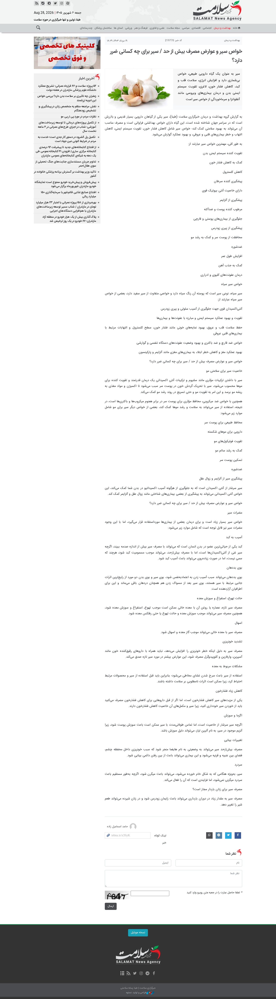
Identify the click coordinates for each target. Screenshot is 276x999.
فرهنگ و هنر (140, 28)
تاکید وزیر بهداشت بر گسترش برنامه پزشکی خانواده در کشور (65, 174)
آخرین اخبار (86, 79)
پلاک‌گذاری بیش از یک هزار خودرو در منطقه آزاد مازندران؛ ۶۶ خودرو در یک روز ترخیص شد (69, 219)
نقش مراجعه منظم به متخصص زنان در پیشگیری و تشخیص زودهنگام (67, 108)
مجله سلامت (173, 28)
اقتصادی (196, 28)
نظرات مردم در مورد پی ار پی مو (78, 116)
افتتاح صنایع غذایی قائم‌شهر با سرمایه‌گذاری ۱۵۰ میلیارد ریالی (68, 194)
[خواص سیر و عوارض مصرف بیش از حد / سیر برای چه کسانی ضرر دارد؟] (139, 89)
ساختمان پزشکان (103, 28)
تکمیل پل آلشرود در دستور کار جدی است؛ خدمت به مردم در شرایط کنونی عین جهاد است (67, 139)
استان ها (118, 28)
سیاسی (186, 28)
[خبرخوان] (36, 3)
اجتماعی (207, 28)
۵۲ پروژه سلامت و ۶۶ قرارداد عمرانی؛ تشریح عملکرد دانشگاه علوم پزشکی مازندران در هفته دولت (67, 88)
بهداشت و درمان (222, 28)
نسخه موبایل (138, 932)
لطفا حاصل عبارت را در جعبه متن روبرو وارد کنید (214, 893)
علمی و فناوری (157, 28)
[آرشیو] (122, 974)
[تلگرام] (147, 974)
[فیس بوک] (153, 974)
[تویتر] (55, 3)
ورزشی (128, 28)
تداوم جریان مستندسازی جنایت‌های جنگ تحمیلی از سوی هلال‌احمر (66, 163)
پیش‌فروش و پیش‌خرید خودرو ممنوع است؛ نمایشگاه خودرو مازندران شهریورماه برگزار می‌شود (65, 184)
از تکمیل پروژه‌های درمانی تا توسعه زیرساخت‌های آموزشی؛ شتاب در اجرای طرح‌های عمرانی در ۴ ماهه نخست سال (67, 126)
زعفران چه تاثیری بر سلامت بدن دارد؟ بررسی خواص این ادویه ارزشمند (66, 98)
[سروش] (49, 3)
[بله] (42, 3)
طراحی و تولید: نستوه (136, 993)
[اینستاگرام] (61, 3)
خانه (235, 28)
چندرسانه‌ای (86, 28)
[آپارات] (67, 3)
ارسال (111, 906)
